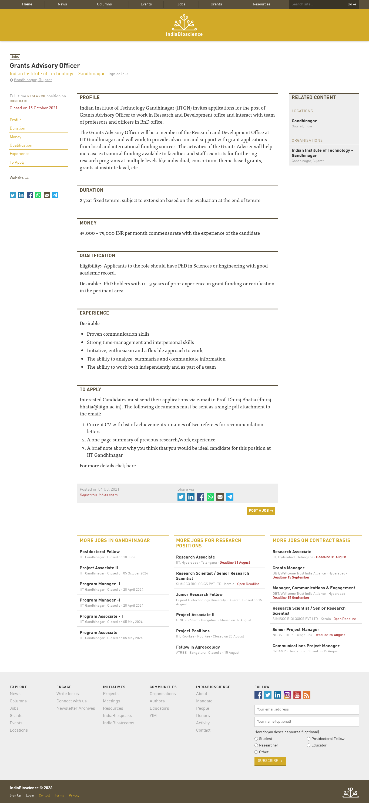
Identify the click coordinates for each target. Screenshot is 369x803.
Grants (216, 4)
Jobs (181, 4)
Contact (203, 730)
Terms (59, 795)
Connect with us (71, 701)
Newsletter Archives (75, 708)
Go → (352, 4)
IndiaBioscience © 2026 (31, 788)
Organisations (163, 694)
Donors (203, 716)
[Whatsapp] (38, 195)
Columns (104, 4)
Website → (19, 178)
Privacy (74, 795)
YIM (153, 716)
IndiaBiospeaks (117, 716)
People (202, 708)
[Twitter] (13, 195)
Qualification (21, 146)
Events (146, 4)
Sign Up (15, 795)
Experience (19, 154)
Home (27, 4)
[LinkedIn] (21, 195)
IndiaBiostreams (118, 723)
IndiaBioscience (184, 25)
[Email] (47, 195)
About (201, 694)
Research (36, 96)
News (62, 4)
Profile (16, 120)
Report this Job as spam (99, 495)
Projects (111, 694)
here (131, 465)
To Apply (17, 163)
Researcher (268, 745)
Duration (17, 129)
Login (30, 795)
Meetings (111, 701)
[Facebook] (30, 195)
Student (265, 739)
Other (264, 752)
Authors (157, 701)
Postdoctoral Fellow (327, 739)
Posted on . (100, 490)
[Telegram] (55, 195)
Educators (159, 708)
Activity (203, 723)
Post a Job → (261, 511)
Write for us (67, 694)
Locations (19, 730)
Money (15, 137)
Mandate (204, 701)
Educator (319, 745)
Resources (261, 4)
